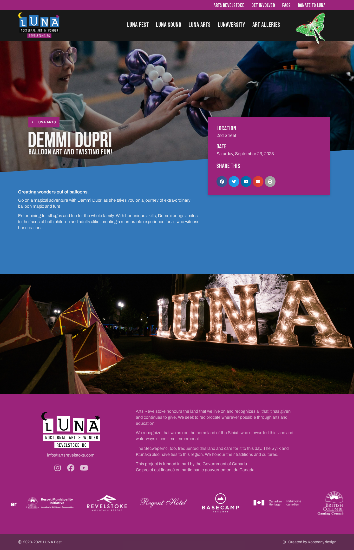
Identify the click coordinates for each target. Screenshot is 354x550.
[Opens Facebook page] (70, 467)
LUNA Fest (138, 24)
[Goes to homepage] (39, 25)
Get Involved (263, 5)
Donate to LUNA (312, 5)
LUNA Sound (168, 24)
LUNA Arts (200, 24)
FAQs (286, 5)
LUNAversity (231, 24)
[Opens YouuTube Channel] (84, 467)
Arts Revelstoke (229, 5)
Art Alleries (266, 24)
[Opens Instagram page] (57, 467)
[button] (221, 181)
